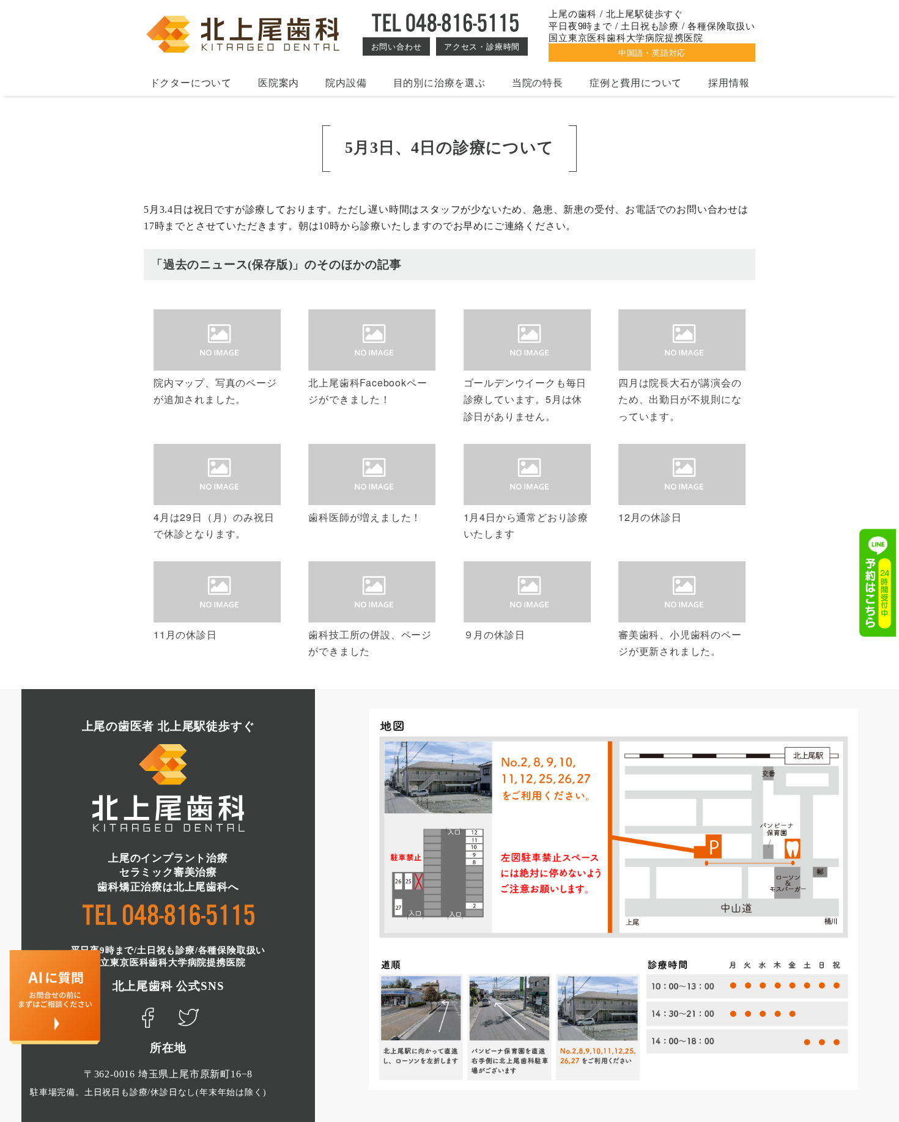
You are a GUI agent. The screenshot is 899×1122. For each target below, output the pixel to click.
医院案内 (278, 82)
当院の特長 (537, 82)
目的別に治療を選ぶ (439, 82)
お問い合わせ (396, 46)
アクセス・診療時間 (482, 46)
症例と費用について (636, 82)
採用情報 (728, 82)
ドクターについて (191, 82)
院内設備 (345, 82)
